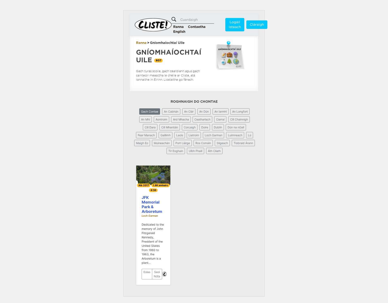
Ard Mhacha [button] (181, 119)
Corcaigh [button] (190, 127)
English (179, 32)
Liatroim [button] (194, 135)
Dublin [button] (218, 127)
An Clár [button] (189, 111)
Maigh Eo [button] (142, 143)
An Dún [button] (204, 111)
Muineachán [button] (162, 143)
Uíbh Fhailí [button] (195, 151)
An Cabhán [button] (171, 111)
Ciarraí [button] (220, 119)
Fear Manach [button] (146, 135)
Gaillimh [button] (165, 135)
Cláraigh (257, 24)
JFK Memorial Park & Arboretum (152, 204)
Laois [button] (179, 135)
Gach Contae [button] (149, 111)
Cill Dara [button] (150, 127)
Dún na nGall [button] (236, 127)
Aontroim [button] (161, 119)
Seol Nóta (157, 274)
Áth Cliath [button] (214, 151)
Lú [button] (249, 135)
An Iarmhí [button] (220, 111)
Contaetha (197, 27)
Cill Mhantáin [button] (169, 127)
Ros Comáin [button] (203, 143)
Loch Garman (150, 215)
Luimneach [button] (235, 135)
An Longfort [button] (240, 111)
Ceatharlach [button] (202, 119)
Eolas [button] (146, 272)
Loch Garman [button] (213, 135)
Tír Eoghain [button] (175, 151)
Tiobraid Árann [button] (243, 143)
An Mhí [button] (145, 119)
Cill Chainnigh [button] (239, 119)
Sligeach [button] (222, 143)
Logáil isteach (235, 24)
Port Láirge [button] (182, 143)
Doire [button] (204, 127)
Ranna (178, 27)
